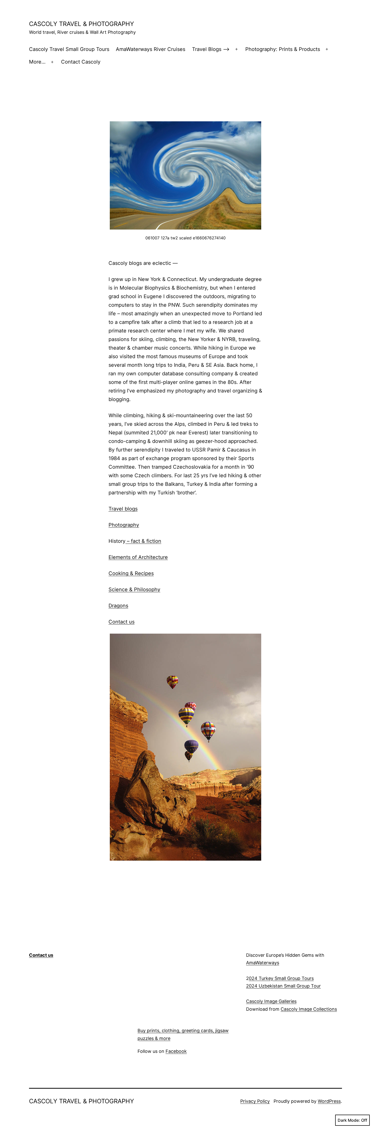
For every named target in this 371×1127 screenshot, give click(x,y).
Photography (124, 525)
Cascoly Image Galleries (271, 1001)
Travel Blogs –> (211, 49)
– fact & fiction (143, 541)
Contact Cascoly (80, 62)
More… (37, 62)
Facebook (176, 1051)
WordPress (329, 1101)
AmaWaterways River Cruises (150, 49)
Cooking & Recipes (131, 573)
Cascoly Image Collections (309, 1009)
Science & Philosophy (134, 589)
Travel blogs (123, 509)
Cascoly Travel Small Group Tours (69, 49)
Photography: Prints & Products (282, 49)
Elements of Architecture (138, 557)
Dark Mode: (349, 1120)
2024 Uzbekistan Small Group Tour (283, 986)
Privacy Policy (255, 1101)
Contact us (122, 622)
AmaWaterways (262, 962)
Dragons (118, 606)
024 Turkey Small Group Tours (281, 978)
